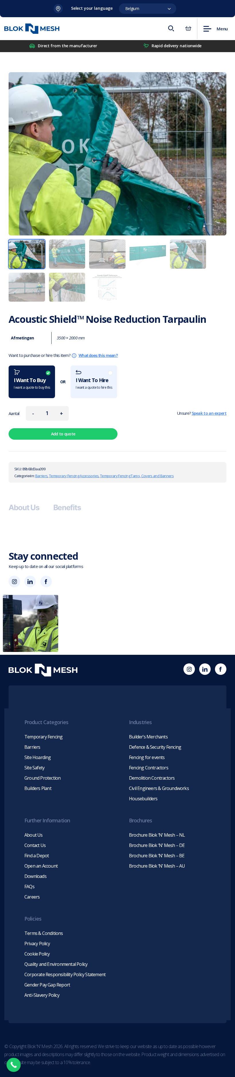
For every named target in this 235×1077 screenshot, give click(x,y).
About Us (33, 835)
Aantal (14, 413)
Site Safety (34, 767)
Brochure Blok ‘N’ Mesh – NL (157, 835)
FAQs (29, 886)
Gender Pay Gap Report (47, 985)
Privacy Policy (37, 943)
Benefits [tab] (67, 507)
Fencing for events (147, 757)
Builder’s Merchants (148, 737)
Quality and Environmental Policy (55, 964)
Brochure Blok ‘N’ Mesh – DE (157, 845)
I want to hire (94, 383)
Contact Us (35, 845)
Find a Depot (36, 855)
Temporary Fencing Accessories (74, 475)
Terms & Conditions (43, 933)
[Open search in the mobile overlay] (170, 28)
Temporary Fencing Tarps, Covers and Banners (137, 475)
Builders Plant (37, 788)
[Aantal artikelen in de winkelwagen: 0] (188, 28)
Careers (32, 897)
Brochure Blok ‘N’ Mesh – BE (156, 855)
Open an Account (41, 866)
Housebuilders (143, 798)
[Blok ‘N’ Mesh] (31, 28)
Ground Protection (42, 778)
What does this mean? (98, 355)
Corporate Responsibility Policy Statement (64, 974)
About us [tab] (24, 507)
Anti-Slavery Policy (41, 995)
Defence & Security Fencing (155, 747)
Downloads (35, 876)
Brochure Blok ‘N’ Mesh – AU (157, 866)
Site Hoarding (37, 757)
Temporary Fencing (43, 737)
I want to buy (32, 383)
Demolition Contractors (152, 778)
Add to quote (63, 434)
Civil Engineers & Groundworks (159, 788)
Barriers (41, 475)
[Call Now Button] (14, 1065)
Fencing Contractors (148, 767)
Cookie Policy (37, 954)
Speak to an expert (209, 413)
